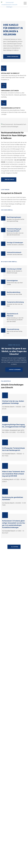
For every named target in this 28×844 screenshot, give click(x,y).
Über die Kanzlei (9, 179)
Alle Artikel (14, 546)
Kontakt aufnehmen (15, 369)
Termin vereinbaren (12, 56)
